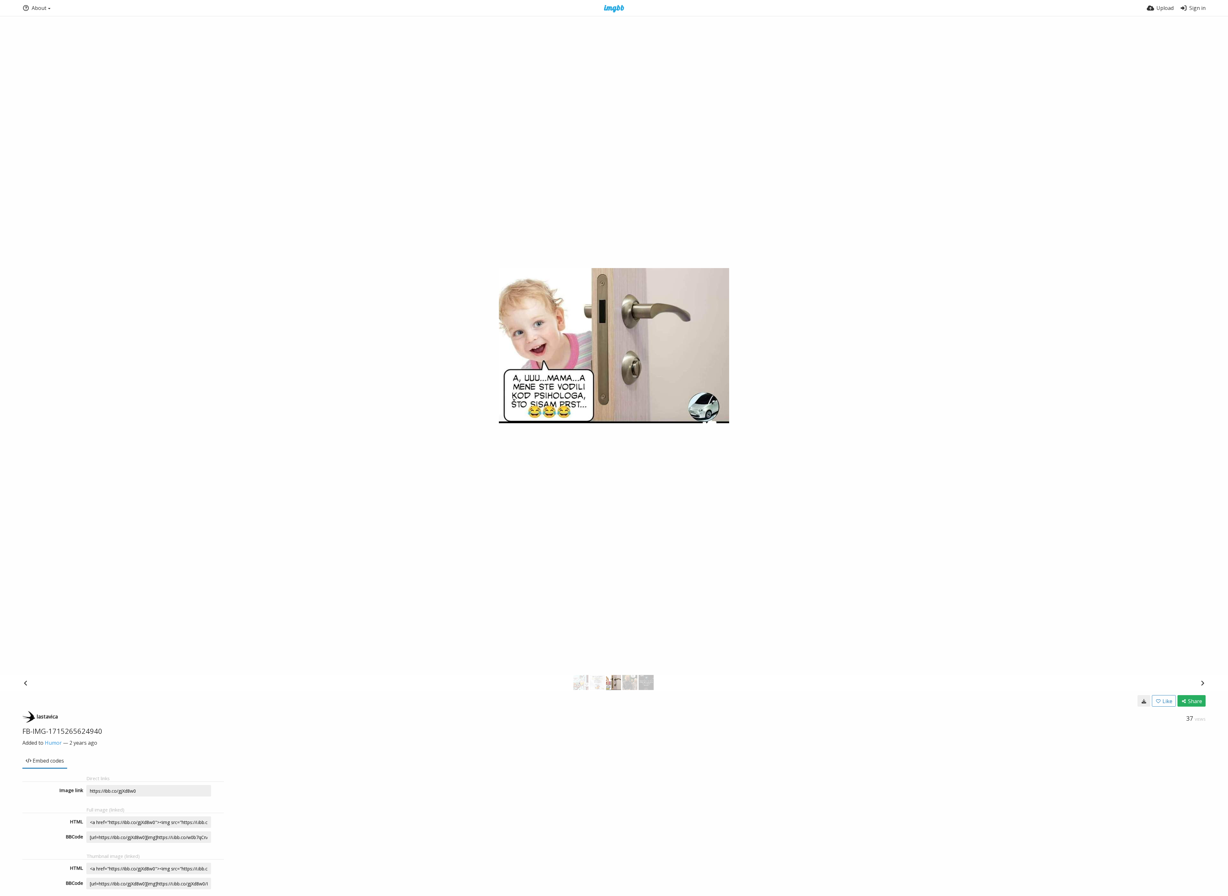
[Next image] (1202, 683)
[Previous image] (25, 683)
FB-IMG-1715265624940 (62, 731)
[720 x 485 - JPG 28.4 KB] (1143, 701)
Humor (53, 742)
